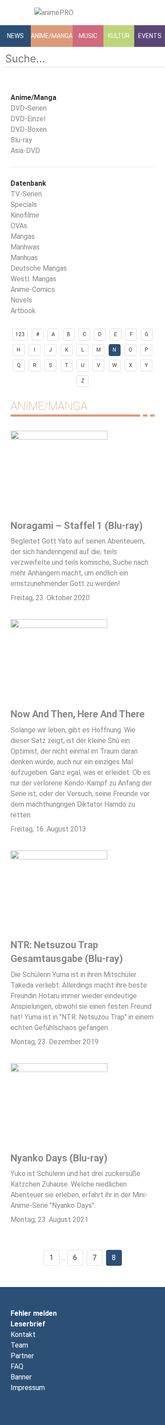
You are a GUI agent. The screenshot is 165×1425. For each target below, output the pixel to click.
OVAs (19, 226)
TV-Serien (26, 194)
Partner (22, 1356)
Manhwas (25, 247)
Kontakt (23, 1334)
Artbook (23, 310)
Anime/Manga (52, 35)
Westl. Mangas (33, 279)
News (15, 35)
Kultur (119, 35)
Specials (24, 204)
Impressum (28, 1387)
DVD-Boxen (29, 129)
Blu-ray (21, 140)
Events (149, 35)
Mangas (23, 236)
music (88, 35)
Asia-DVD (25, 150)
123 (20, 334)
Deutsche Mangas (39, 268)
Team (19, 1345)
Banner (21, 1377)
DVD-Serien (29, 108)
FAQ (17, 1366)
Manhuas (24, 257)
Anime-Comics (33, 289)
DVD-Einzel (28, 119)
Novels (21, 300)
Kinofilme (25, 215)
